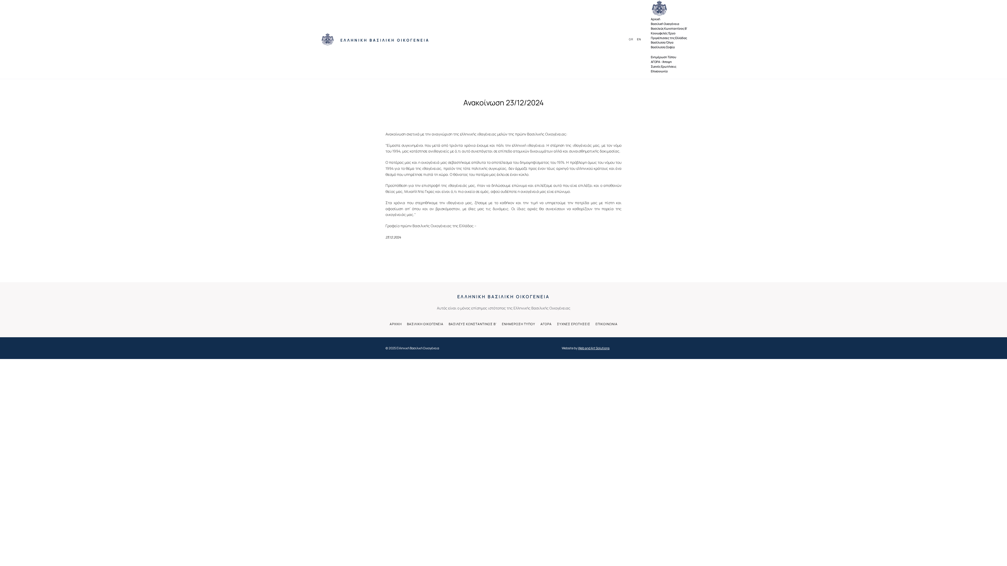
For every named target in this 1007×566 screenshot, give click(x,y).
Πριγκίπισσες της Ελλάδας (669, 38)
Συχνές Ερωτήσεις (663, 66)
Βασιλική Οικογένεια (665, 24)
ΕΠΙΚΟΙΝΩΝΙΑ (607, 324)
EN (639, 39)
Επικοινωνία (659, 71)
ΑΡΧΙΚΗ (396, 324)
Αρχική (655, 19)
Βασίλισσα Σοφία (663, 47)
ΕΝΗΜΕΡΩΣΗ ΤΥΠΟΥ (518, 324)
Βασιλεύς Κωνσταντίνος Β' (669, 28)
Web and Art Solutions (593, 348)
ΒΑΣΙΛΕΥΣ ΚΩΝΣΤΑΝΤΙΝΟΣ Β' (473, 324)
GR (631, 39)
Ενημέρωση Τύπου (663, 57)
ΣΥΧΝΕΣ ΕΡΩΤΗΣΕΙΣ (573, 324)
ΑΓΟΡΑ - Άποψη (661, 62)
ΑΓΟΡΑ (546, 324)
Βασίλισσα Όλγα (662, 42)
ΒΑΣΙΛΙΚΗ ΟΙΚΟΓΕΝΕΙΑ (425, 324)
